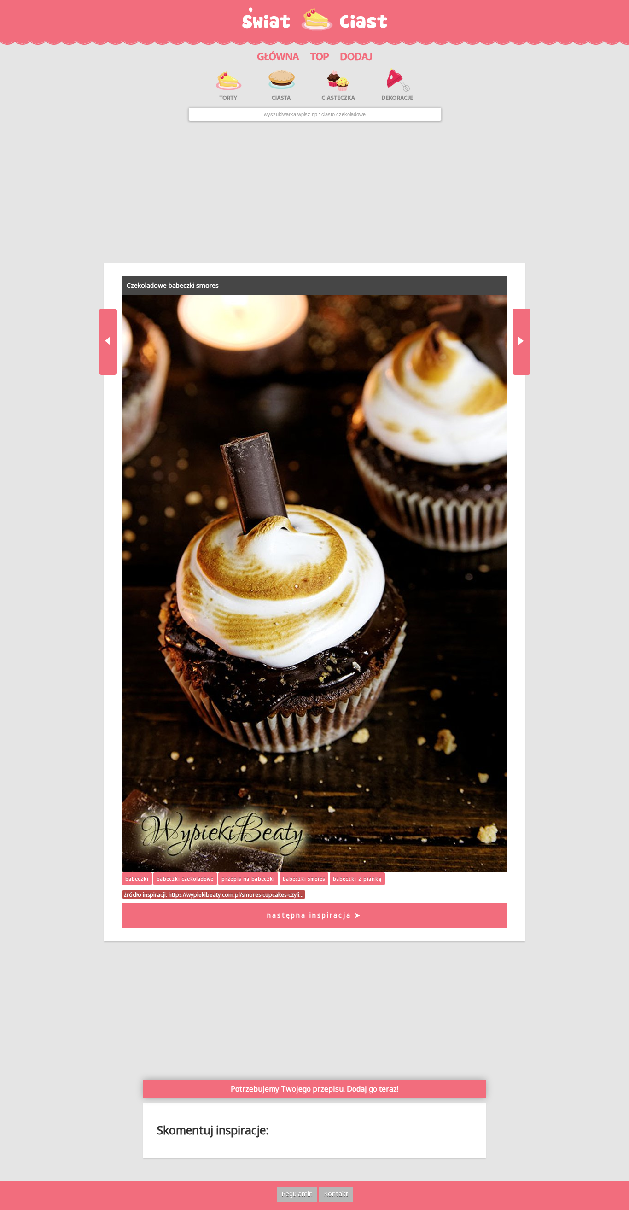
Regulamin (297, 1193)
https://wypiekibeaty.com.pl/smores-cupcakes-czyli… (236, 894)
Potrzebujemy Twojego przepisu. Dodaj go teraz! (314, 1089)
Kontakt (336, 1193)
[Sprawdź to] (319, 55)
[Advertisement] (314, 191)
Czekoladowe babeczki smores (173, 285)
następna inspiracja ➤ (314, 915)
